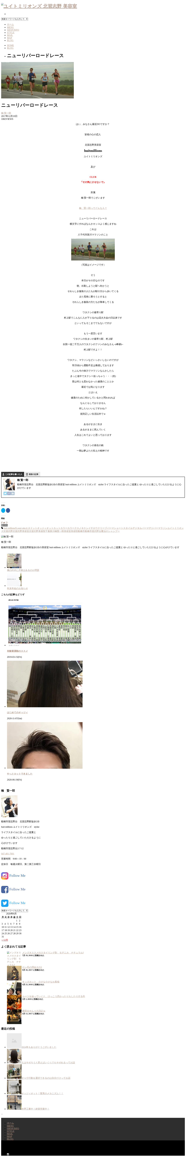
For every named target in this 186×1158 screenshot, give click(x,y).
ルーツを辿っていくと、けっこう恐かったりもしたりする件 (53, 996)
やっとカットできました (20, 773)
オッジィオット (45, 528)
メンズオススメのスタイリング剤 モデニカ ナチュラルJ (53, 952)
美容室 (67, 531)
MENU (10, 27)
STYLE (10, 32)
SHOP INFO (13, 30)
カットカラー (60, 528)
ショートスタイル (123, 528)
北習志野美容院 (37, 531)
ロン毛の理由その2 (32, 967)
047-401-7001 (7, 853)
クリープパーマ (106, 528)
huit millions (9, 528)
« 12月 (5, 940)
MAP (9, 38)
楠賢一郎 (59, 531)
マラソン (162, 528)
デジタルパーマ (141, 528)
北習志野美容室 (21, 531)
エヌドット (31, 528)
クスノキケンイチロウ (86, 528)
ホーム (10, 24)
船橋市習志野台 (93, 531)
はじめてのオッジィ (17, 712)
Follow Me (16, 875)
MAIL (10, 35)
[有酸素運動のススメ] (45, 645)
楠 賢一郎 (6, 113)
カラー (70, 528)
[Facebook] (9, 494)
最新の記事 (33, 474)
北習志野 (8, 531)
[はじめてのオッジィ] (45, 706)
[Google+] (7, 522)
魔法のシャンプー (110, 531)
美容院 (74, 531)
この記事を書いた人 (13, 474)
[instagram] (8, 14)
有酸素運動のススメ (17, 651)
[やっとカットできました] (45, 768)
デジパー (153, 528)
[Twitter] (5, 494)
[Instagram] (13, 494)
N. (16, 528)
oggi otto (21, 528)
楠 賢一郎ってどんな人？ (93, 208)
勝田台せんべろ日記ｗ (33, 1011)
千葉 (47, 531)
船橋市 (81, 531)
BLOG (10, 40)
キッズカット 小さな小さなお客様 (40, 982)
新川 (52, 531)
